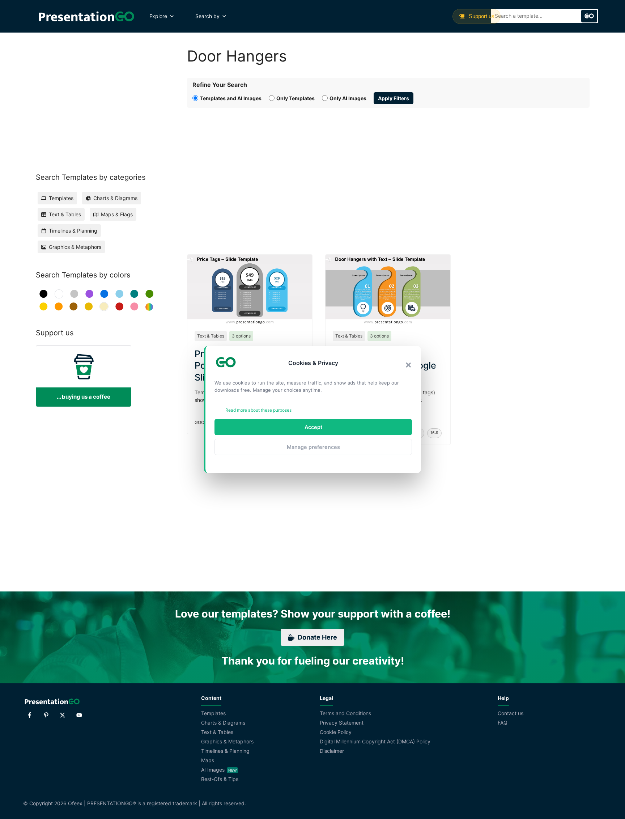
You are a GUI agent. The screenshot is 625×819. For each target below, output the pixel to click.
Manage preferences (313, 447)
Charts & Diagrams (223, 723)
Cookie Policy (336, 732)
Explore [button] (158, 16)
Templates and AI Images (231, 98)
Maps (207, 760)
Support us (480, 16)
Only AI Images (347, 98)
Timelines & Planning (225, 751)
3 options (241, 336)
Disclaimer (332, 751)
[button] (408, 365)
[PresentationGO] (86, 16)
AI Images (213, 770)
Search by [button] (207, 16)
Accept (313, 427)
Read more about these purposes (258, 410)
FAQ (502, 723)
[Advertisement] (388, 173)
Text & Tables (210, 336)
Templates (213, 713)
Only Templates (295, 98)
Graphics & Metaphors (227, 741)
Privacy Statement (341, 723)
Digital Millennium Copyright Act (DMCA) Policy (375, 741)
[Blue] (104, 294)
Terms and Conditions (345, 713)
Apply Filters (393, 98)
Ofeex (75, 803)
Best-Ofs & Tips (219, 779)
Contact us (510, 713)
